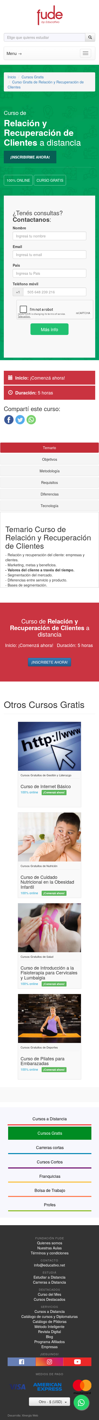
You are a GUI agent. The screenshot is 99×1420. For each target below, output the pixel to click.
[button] (9, 420)
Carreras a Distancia (49, 1282)
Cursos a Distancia (50, 1311)
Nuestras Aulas (49, 1247)
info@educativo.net (49, 1265)
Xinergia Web (30, 1415)
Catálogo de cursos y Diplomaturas (49, 1316)
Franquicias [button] (49, 1176)
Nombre (19, 227)
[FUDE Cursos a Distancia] (49, 14)
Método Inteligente (49, 1326)
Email (17, 246)
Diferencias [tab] (50, 494)
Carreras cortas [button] (50, 1147)
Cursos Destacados (49, 1299)
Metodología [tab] (50, 470)
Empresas (49, 1346)
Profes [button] (50, 1205)
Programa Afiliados (49, 1341)
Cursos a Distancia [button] (49, 1119)
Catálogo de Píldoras (50, 1321)
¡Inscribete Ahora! (49, 662)
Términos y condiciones (50, 1252)
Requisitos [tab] (49, 482)
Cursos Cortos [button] (50, 1162)
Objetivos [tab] (49, 459)
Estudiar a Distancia (49, 1277)
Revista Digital (49, 1331)
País (16, 265)
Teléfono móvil (25, 283)
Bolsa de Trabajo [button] (50, 1190)
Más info (49, 329)
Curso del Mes (49, 1294)
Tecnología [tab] (49, 505)
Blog (49, 1336)
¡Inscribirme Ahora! (30, 157)
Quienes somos (49, 1242)
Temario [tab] (49, 447)
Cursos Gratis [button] (50, 1133)
